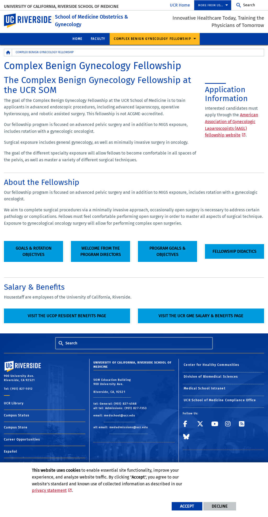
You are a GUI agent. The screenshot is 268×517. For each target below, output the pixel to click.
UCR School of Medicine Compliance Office (220, 400)
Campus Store (15, 427)
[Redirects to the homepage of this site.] (8, 52)
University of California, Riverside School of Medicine (61, 6)
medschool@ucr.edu (119, 415)
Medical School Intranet (204, 388)
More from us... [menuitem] (210, 5)
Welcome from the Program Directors (100, 251)
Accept (187, 506)
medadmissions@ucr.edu (128, 427)
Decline (220, 506)
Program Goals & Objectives (167, 251)
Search (249, 5)
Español (10, 451)
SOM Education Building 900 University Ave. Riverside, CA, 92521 (112, 386)
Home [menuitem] (77, 39)
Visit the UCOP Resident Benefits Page (67, 315)
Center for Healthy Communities (211, 365)
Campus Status (16, 415)
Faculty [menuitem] (98, 39)
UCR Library (14, 403)
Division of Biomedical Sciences (211, 376)
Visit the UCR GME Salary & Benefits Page (201, 315)
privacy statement (49, 490)
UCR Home (180, 5)
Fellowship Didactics (234, 251)
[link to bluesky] (188, 438)
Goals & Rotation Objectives (34, 251)
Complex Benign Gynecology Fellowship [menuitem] (152, 39)
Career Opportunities (22, 439)
